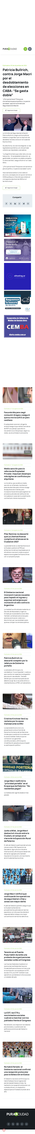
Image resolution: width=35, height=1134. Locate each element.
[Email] (28, 204)
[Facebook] (6, 204)
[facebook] (8, 1124)
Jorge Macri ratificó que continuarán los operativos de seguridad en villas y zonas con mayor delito (17, 897)
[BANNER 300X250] (17, 215)
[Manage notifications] (4, 1130)
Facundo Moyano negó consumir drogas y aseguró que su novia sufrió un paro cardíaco (17, 416)
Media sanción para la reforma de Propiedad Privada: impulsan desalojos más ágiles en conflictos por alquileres (17, 473)
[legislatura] (17, 239)
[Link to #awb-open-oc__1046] (25, 49)
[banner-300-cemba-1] (17, 316)
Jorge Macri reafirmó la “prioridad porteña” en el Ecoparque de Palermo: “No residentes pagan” (17, 785)
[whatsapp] (22, 1124)
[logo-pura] (10, 48)
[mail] (26, 1124)
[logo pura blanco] (17, 1113)
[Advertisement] (17, 21)
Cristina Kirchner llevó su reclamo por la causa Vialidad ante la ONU (16, 721)
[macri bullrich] (17, 115)
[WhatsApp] (19, 204)
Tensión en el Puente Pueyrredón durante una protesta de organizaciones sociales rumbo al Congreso (17, 956)
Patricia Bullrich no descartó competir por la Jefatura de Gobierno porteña (15, 662)
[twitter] (13, 1124)
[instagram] (17, 1124)
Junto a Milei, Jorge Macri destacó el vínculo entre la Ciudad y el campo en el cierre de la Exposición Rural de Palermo (17, 835)
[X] (11, 204)
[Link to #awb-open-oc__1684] (30, 49)
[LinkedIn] (15, 204)
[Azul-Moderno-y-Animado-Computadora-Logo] (17, 264)
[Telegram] (24, 204)
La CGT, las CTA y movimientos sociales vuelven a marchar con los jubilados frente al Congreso (17, 1016)
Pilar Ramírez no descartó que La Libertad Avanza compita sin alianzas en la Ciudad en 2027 (16, 538)
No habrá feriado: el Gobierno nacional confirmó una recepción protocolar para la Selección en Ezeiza (17, 1070)
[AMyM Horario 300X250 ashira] (17, 291)
